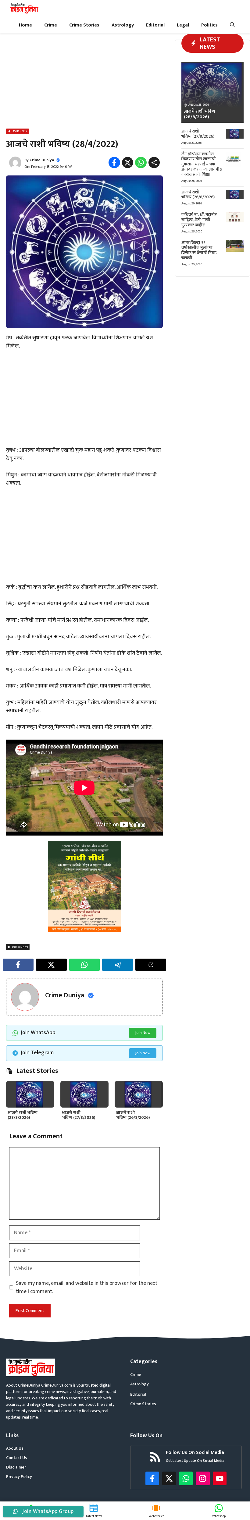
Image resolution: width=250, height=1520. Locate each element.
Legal (183, 25)
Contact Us (16, 1458)
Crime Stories (84, 25)
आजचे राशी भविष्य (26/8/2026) (133, 1115)
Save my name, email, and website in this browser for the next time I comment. (86, 1287)
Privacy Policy (19, 1476)
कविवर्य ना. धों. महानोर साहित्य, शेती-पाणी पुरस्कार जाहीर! (199, 219)
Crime (50, 25)
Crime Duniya (42, 160)
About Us (14, 1448)
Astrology (123, 25)
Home (25, 25)
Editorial (155, 25)
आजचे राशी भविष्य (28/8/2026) (23, 1115)
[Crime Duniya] (24, 8)
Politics (209, 25)
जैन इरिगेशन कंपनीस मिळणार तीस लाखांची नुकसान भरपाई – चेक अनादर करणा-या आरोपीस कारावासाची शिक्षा (202, 164)
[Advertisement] (84, 82)
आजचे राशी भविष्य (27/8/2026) (78, 1115)
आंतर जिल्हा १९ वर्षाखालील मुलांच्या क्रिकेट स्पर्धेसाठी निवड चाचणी (198, 250)
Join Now (142, 1032)
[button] (232, 25)
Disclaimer (16, 1467)
